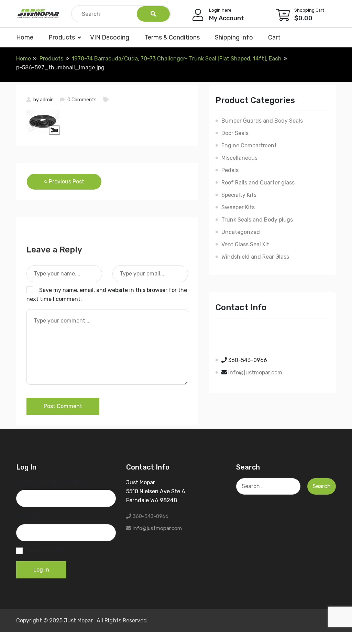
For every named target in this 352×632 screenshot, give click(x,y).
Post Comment (63, 406)
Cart (274, 37)
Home (24, 37)
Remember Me (44, 551)
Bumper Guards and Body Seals (262, 120)
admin (47, 100)
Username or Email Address (51, 482)
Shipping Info (234, 37)
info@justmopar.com (255, 372)
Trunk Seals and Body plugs (257, 219)
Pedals (230, 170)
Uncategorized (240, 232)
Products (61, 37)
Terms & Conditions (172, 37)
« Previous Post (64, 181)
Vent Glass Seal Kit (245, 244)
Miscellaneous (239, 158)
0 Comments (82, 100)
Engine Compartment (249, 145)
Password (28, 517)
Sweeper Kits (238, 207)
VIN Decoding (109, 37)
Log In (41, 569)
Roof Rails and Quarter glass (258, 182)
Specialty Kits (238, 195)
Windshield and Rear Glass (255, 256)
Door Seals (235, 133)
